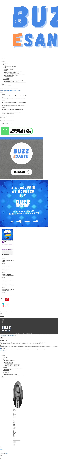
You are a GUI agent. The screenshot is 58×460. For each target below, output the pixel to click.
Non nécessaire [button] (2, 347)
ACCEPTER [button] (8, 335)
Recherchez (9, 85)
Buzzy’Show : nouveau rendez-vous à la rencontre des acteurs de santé (15, 74)
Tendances (3, 61)
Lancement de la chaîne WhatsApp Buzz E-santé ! (12, 75)
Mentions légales (20, 333)
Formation (4, 67)
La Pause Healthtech (6, 79)
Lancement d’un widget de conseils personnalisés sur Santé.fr (14, 95)
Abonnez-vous (14, 441)
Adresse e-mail (2, 123)
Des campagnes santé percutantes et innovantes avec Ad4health (14, 80)
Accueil (1, 88)
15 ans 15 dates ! (5, 63)
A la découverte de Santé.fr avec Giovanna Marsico (12, 109)
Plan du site (15, 333)
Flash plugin (6, 453)
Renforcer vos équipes (6, 65)
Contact (3, 84)
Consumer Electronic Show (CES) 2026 (10, 72)
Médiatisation (5, 367)
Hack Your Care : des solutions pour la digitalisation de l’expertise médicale (15, 82)
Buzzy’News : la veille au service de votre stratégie (12, 73)
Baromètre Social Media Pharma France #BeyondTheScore (13, 71)
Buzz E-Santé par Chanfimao (28, 333)
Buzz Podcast (7, 77)
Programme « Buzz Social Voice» (9, 68)
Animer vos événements (6, 78)
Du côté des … (3, 58)
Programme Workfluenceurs (9, 76)
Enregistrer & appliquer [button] (3, 350)
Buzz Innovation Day (7, 361)
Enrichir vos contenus (6, 370)
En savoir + (14, 335)
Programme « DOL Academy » (9, 69)
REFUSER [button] (11, 335)
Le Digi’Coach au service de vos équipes (10, 66)
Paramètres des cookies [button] (3, 335)
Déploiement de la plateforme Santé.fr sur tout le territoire (14, 102)
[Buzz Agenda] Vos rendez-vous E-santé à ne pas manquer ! (12, 364)
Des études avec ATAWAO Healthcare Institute (11, 81)
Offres (3, 64)
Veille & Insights (5, 70)
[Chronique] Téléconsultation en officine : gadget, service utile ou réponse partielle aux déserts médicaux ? (8, 280)
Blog (2, 83)
